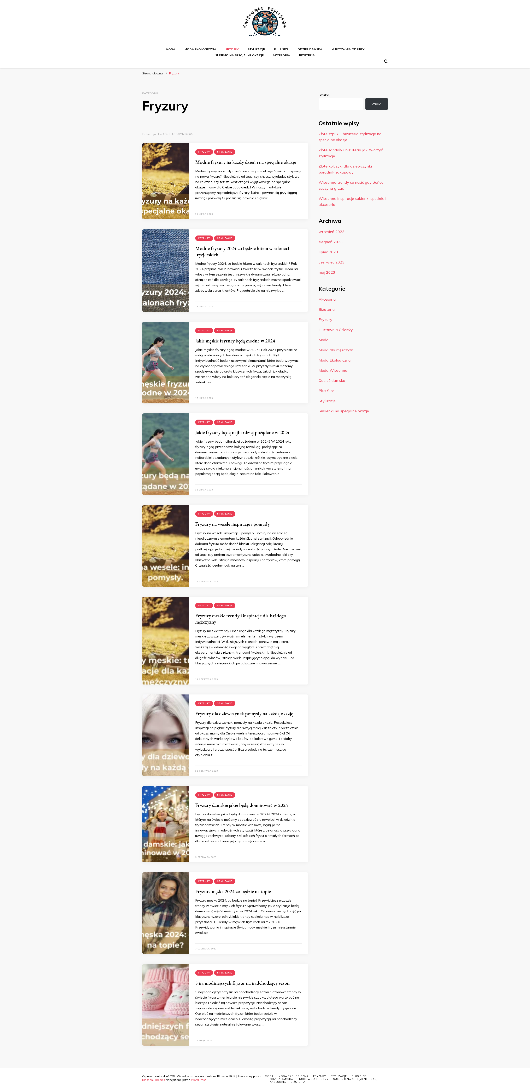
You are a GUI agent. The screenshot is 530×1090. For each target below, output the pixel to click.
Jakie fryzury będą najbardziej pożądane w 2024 (242, 432)
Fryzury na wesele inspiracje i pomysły (232, 524)
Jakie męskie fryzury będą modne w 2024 (235, 340)
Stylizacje (256, 49)
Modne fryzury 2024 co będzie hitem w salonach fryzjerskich (243, 251)
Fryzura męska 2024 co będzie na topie (233, 891)
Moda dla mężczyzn (336, 350)
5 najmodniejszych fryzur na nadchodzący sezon (242, 983)
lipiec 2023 (328, 252)
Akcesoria (281, 55)
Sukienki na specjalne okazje (239, 55)
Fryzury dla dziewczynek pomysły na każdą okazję (244, 713)
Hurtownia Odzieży (347, 49)
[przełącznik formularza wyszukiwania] (386, 61)
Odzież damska (310, 49)
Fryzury (231, 49)
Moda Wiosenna (333, 370)
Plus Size (281, 49)
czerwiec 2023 (331, 262)
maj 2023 (327, 272)
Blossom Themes (153, 1080)
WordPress (198, 1080)
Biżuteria (307, 55)
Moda (170, 49)
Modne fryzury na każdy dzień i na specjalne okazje (245, 162)
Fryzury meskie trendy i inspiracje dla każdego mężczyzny (240, 618)
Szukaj (324, 95)
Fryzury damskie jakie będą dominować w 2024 (241, 805)
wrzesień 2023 (331, 231)
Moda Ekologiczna (200, 49)
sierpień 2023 (331, 241)
